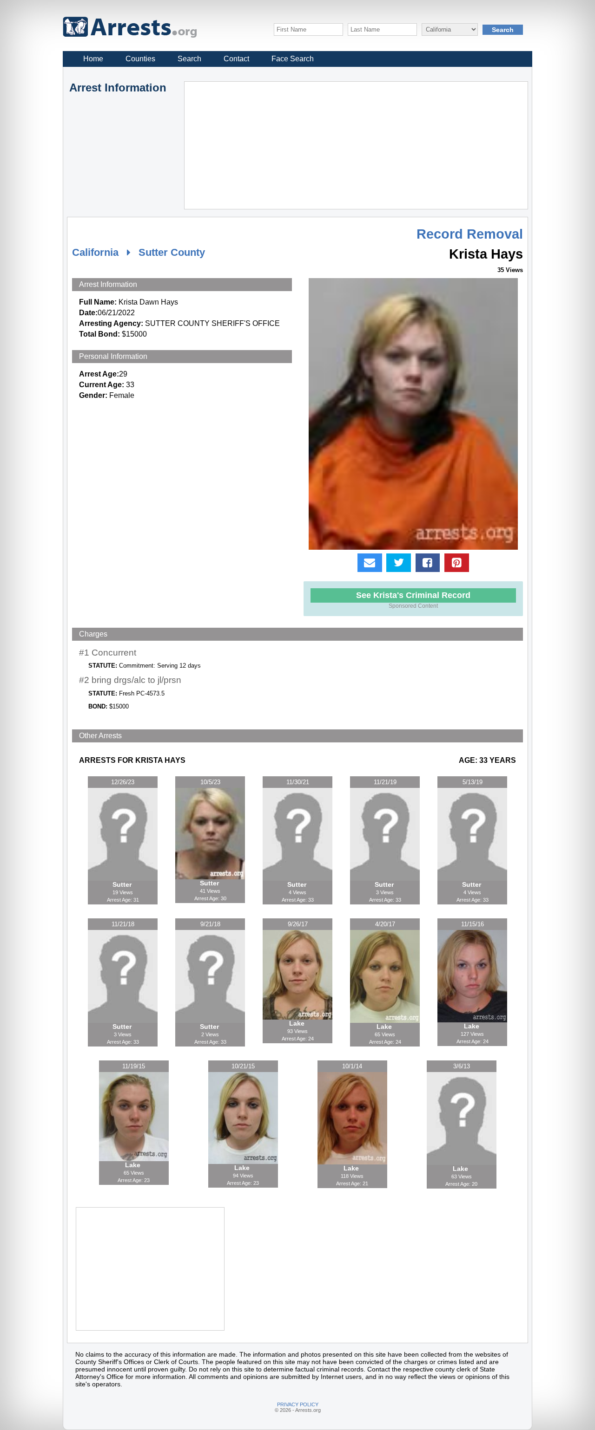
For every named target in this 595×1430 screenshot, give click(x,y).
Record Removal (469, 234)
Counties (140, 59)
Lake (297, 1023)
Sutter (122, 884)
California (95, 252)
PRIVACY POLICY (297, 1404)
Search (189, 59)
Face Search (292, 59)
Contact (236, 59)
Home (93, 59)
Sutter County (172, 252)
